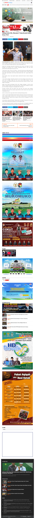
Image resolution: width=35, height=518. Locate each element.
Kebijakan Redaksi (11, 0)
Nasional (12, 36)
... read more (28, 501)
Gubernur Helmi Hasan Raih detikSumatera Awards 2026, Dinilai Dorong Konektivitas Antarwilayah (16, 472)
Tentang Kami (24, 516)
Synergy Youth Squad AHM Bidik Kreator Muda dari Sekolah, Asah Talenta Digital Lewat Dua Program (18, 503)
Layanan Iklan (23, 0)
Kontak (28, 516)
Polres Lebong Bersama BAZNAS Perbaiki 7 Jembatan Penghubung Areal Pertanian (17, 507)
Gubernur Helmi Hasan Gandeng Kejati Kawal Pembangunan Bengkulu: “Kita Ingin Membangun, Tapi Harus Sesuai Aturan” (17, 511)
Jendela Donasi (18, 0)
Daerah (13, 4)
